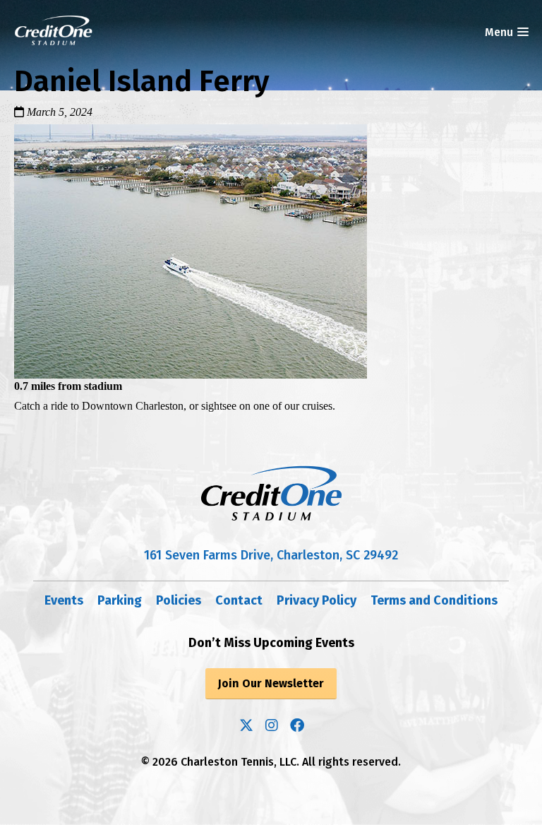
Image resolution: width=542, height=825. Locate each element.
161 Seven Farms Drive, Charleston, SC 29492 (271, 555)
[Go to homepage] (54, 30)
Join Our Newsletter (271, 683)
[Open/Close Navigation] (522, 32)
